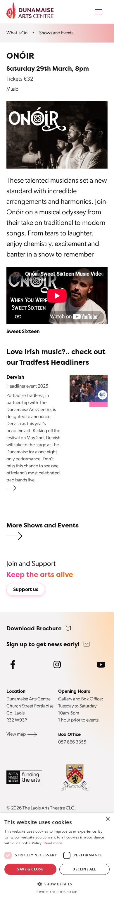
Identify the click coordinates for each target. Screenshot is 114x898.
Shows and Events (56, 33)
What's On (16, 33)
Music (12, 89)
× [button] (107, 819)
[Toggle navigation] (98, 12)
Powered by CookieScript (57, 891)
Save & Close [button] (30, 869)
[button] (57, 884)
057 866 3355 (72, 742)
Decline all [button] (84, 869)
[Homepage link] (29, 10)
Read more (53, 843)
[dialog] (57, 855)
